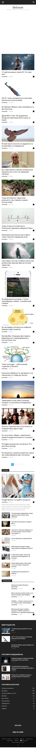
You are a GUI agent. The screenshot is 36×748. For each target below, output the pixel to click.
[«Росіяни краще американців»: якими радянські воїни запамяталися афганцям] (6, 515)
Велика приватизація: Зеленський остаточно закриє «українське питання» (21, 565)
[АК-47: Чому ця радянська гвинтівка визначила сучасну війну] (18, 88)
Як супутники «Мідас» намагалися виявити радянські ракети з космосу (17, 436)
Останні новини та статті (18, 742)
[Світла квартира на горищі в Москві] (6, 540)
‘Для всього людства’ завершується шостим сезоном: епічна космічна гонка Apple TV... (22, 531)
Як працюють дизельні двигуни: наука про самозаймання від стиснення (18, 454)
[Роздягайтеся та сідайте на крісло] (18, 486)
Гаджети (16, 740)
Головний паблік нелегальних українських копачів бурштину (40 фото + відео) (22, 668)
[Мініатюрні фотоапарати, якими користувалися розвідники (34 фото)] (6, 549)
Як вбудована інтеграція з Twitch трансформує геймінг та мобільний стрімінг (16, 301)
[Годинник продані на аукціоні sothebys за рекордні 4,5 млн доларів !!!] (6, 660)
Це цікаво (16, 738)
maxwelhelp (4, 76)
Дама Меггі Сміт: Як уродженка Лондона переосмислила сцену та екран (16, 118)
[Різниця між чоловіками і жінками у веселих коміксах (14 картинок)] (6, 677)
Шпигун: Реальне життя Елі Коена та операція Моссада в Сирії (17, 427)
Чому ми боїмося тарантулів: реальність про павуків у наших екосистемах (15, 200)
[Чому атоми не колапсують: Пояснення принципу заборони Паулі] (18, 216)
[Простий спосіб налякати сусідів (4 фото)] (6, 524)
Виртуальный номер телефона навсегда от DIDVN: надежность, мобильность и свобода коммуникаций (22, 610)
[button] (3, 2)
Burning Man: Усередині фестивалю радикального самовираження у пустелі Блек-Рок (16, 338)
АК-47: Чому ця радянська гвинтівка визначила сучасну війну (17, 99)
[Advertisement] (18, 31)
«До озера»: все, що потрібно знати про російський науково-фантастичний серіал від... (18, 263)
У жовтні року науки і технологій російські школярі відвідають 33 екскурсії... (20, 556)
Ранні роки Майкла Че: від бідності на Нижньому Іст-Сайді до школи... (17, 374)
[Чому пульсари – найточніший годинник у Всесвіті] (18, 354)
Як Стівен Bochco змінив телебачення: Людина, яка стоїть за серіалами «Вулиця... (17, 172)
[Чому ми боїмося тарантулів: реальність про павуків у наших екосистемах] (18, 188)
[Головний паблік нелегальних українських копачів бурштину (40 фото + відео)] (6, 668)
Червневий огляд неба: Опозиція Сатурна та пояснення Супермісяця (16, 401)
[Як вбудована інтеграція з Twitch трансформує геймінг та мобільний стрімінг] (18, 284)
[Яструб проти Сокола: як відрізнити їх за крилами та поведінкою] (18, 134)
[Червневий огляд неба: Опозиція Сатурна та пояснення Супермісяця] (18, 389)
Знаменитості (29, 738)
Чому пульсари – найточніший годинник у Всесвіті (14, 365)
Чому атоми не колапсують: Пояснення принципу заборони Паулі (17, 227)
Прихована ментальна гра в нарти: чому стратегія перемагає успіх (16, 236)
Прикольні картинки (7, 738)
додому (3, 52)
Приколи (22, 738)
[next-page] (22, 464)
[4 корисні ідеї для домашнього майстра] (6, 574)
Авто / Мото (10, 740)
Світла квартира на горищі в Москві (21, 538)
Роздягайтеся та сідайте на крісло (16, 500)
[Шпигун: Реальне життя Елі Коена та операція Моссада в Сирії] (18, 416)
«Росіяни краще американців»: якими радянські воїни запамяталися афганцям (22, 515)
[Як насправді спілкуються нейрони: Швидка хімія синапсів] (18, 317)
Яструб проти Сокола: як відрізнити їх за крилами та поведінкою (17, 145)
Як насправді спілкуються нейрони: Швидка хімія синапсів (16, 328)
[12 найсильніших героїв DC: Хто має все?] (18, 62)
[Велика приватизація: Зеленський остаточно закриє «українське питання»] (6, 565)
